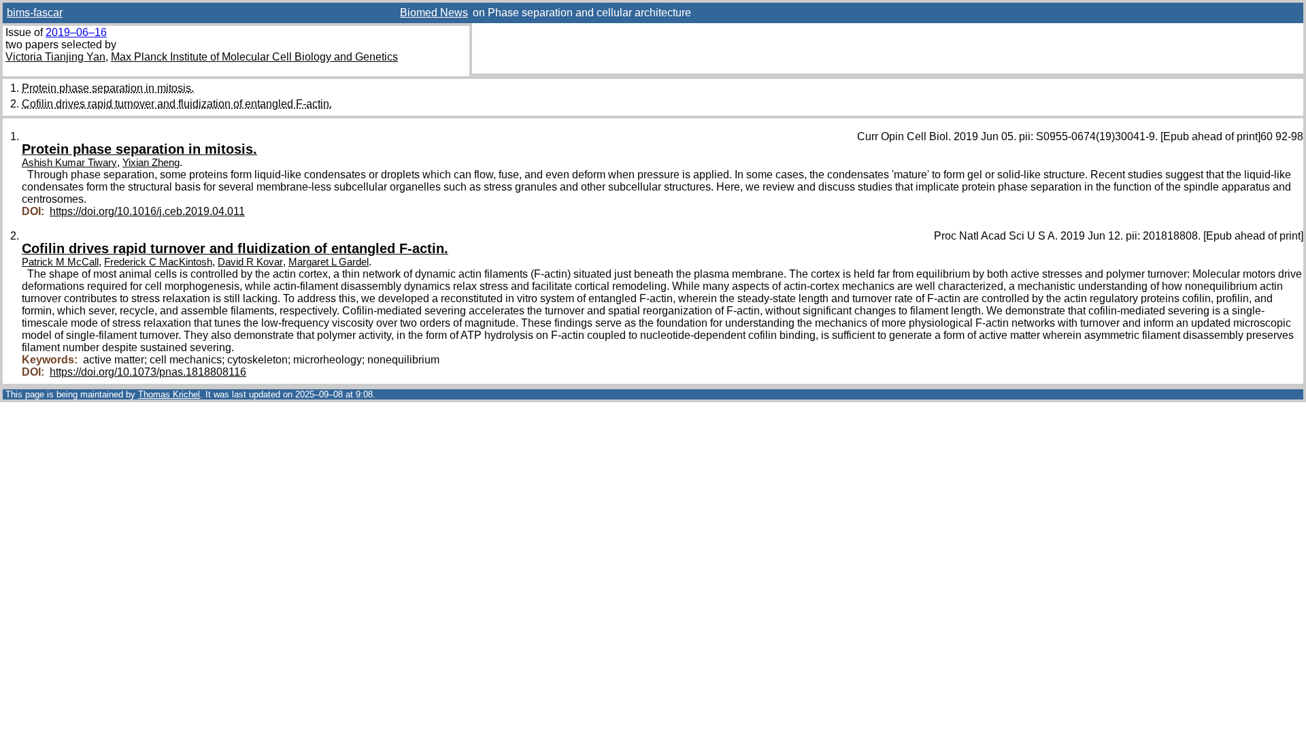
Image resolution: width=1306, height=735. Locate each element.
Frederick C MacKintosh (158, 262)
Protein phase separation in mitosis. (108, 88)
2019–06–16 (76, 32)
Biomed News (434, 12)
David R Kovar (250, 262)
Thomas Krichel (169, 394)
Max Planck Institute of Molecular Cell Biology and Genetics (254, 57)
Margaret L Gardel (328, 262)
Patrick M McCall (60, 262)
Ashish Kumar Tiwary (69, 162)
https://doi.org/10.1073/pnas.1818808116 (148, 372)
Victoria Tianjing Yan (55, 57)
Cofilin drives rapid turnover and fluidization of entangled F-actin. (177, 104)
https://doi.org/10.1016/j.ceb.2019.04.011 (147, 211)
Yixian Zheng (151, 162)
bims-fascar (35, 12)
